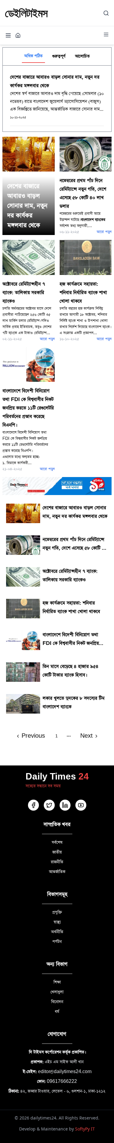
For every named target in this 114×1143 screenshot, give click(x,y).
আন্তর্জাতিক (57, 872)
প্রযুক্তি (57, 912)
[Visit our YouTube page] (80, 805)
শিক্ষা (57, 982)
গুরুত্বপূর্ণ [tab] (58, 56)
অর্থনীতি (57, 932)
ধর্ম (57, 1012)
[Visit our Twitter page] (49, 805)
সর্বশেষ (57, 842)
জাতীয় (57, 852)
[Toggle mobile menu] (8, 35)
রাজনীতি (57, 862)
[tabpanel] (57, 98)
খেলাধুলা (57, 992)
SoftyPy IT (85, 1129)
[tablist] (57, 56)
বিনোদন (57, 1002)
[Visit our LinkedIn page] (65, 805)
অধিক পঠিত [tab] (33, 56)
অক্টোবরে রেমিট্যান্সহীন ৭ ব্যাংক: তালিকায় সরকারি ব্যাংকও (23, 292)
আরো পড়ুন (104, 232)
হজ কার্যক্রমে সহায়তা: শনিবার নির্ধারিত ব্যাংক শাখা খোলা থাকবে (83, 292)
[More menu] (106, 34)
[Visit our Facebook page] (33, 805)
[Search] (106, 13)
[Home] (18, 35)
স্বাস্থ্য (57, 922)
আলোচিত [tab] (82, 56)
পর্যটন (57, 942)
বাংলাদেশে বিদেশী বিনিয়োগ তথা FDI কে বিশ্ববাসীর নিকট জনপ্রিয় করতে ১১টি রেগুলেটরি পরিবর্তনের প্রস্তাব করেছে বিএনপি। (28, 408)
